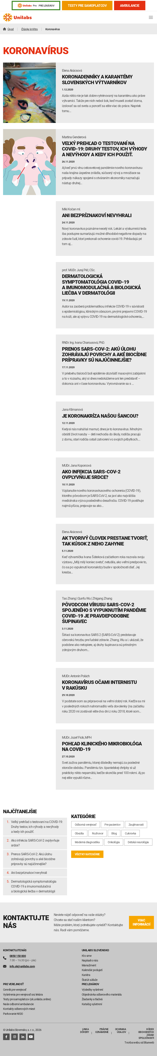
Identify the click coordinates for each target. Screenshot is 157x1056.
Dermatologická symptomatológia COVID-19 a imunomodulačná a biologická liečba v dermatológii (33, 886)
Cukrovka (130, 833)
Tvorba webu (132, 1042)
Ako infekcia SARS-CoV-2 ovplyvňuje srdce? (35, 842)
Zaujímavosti (136, 824)
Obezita (79, 833)
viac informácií (141, 922)
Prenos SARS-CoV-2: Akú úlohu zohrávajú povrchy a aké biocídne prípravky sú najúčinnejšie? (33, 859)
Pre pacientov (112, 824)
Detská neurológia (138, 842)
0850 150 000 (18, 956)
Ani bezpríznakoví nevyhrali (29, 872)
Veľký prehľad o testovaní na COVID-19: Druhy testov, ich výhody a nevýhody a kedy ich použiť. (37, 827)
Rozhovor (97, 833)
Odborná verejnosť (85, 824)
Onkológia (114, 842)
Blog (114, 833)
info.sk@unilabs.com (22, 966)
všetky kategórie (87, 854)
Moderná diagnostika (87, 842)
